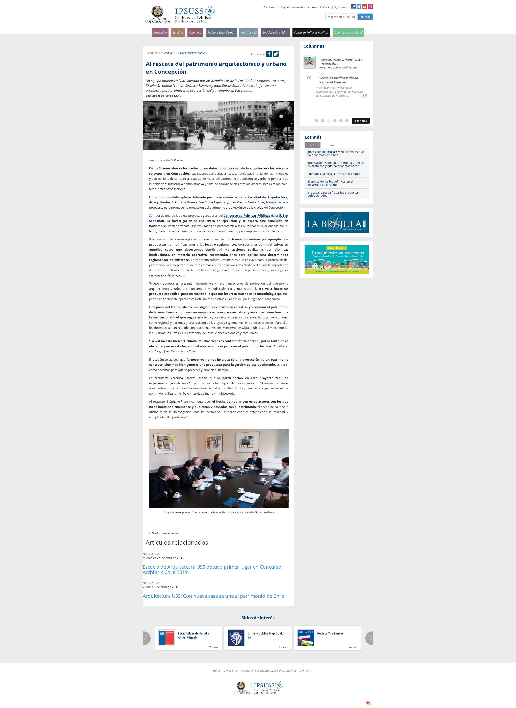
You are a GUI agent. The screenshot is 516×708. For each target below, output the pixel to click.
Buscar (365, 17)
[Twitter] (276, 54)
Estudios (178, 32)
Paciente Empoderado (221, 32)
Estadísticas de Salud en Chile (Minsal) (194, 635)
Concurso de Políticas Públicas (247, 215)
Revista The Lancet (330, 633)
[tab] (312, 145)
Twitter (359, 6)
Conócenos (270, 7)
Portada (168, 53)
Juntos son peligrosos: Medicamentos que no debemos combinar (335, 153)
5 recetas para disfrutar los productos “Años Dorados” (333, 194)
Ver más (213, 646)
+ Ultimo (329, 145)
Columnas (195, 32)
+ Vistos (312, 145)
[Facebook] (269, 54)
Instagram (370, 6)
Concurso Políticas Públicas (311, 32)
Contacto (325, 7)
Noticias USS (249, 32)
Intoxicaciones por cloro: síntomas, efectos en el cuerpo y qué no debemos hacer (335, 164)
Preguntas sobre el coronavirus (298, 7)
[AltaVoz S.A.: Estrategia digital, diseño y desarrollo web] (368, 703)
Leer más (361, 120)
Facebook (353, 6)
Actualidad (160, 32)
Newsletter (247, 670)
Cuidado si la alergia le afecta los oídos (333, 174)
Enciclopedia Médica (275, 32)
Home (217, 670)
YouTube (364, 6)
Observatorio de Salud (348, 32)
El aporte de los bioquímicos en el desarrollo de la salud (330, 183)
